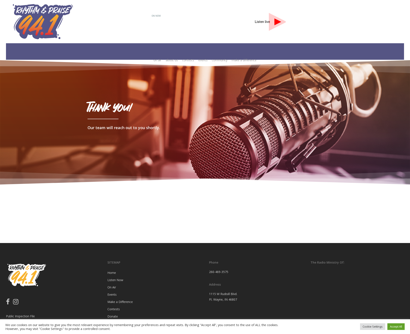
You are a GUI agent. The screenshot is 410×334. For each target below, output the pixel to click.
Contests (113, 309)
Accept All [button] (396, 326)
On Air (111, 287)
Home (111, 273)
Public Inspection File (20, 316)
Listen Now (115, 280)
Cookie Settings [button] (373, 326)
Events (112, 294)
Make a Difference (120, 302)
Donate (112, 316)
